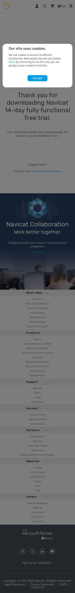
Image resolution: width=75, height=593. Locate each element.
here (11, 62)
